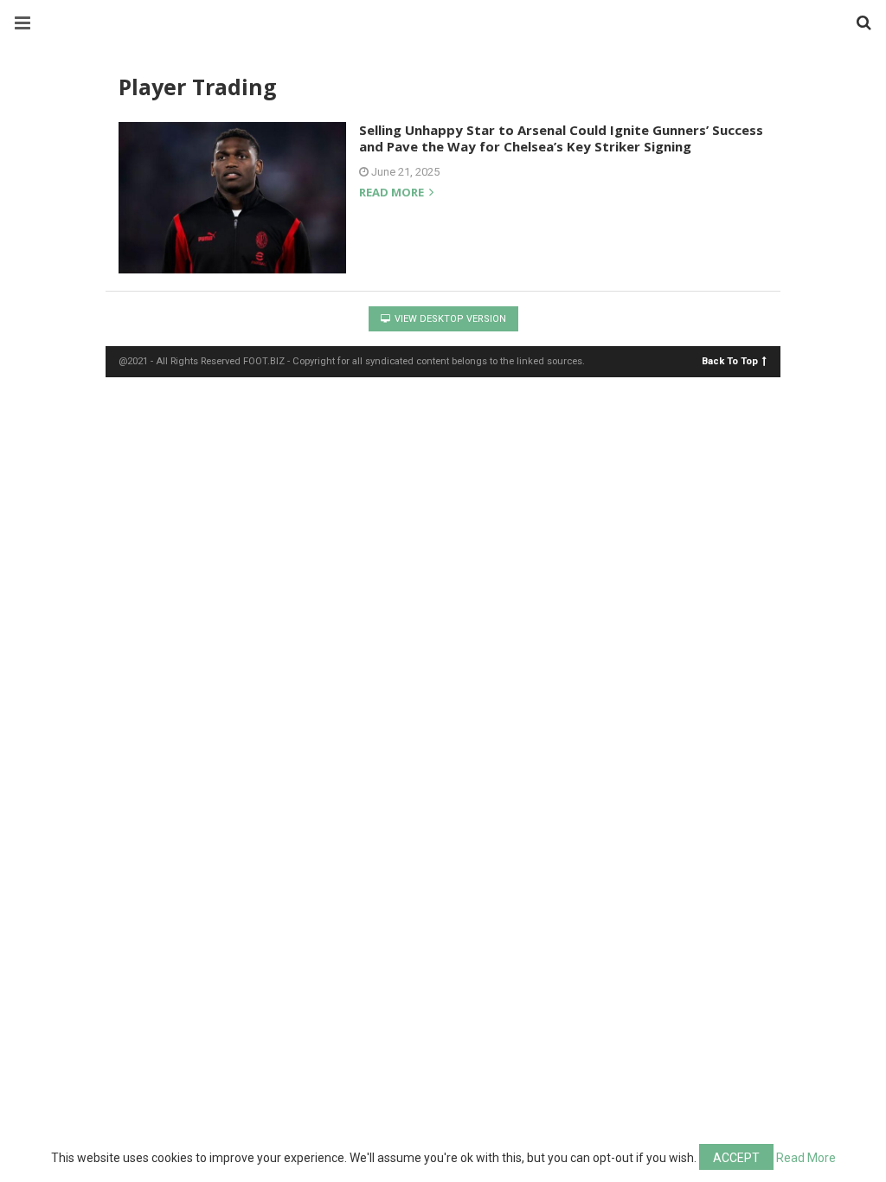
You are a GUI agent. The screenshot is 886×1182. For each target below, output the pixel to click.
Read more (393, 193)
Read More (806, 1158)
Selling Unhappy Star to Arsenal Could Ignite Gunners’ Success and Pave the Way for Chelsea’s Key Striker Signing (561, 138)
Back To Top (730, 360)
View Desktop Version (449, 318)
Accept (736, 1158)
